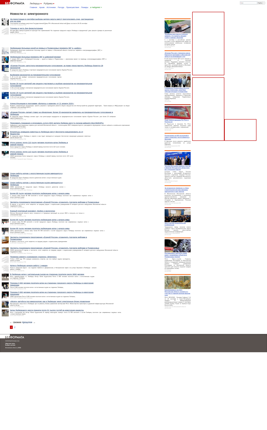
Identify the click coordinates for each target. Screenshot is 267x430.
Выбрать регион (10, 345)
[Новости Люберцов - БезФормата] (12, 2)
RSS (19, 347)
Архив (42, 7)
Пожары (84, 7)
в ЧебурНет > (96, 7)
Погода (61, 7)
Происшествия (72, 7)
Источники (51, 7)
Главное (33, 7)
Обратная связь (10, 343)
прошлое (27, 322)
